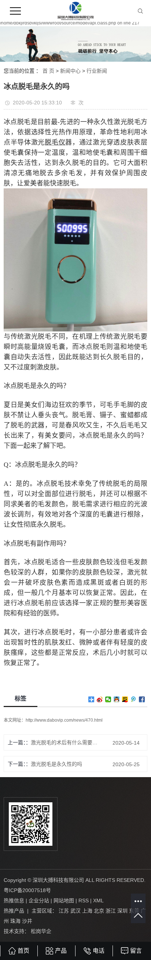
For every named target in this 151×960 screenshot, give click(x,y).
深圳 (122, 911)
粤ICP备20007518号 (27, 890)
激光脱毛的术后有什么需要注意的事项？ (65, 742)
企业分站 (39, 900)
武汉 (75, 911)
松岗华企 (41, 931)
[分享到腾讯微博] (133, 699)
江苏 (64, 911)
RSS (83, 900)
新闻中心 (70, 71)
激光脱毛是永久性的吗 (56, 764)
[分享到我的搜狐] (125, 699)
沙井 (27, 921)
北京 (99, 911)
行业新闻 (96, 71)
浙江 (111, 911)
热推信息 (14, 900)
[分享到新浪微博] (100, 699)
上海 (87, 911)
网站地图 (64, 900)
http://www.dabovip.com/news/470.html (64, 720)
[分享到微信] (108, 699)
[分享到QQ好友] (117, 699)
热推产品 (14, 911)
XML (98, 900)
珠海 (15, 921)
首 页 (48, 71)
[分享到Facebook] (142, 699)
